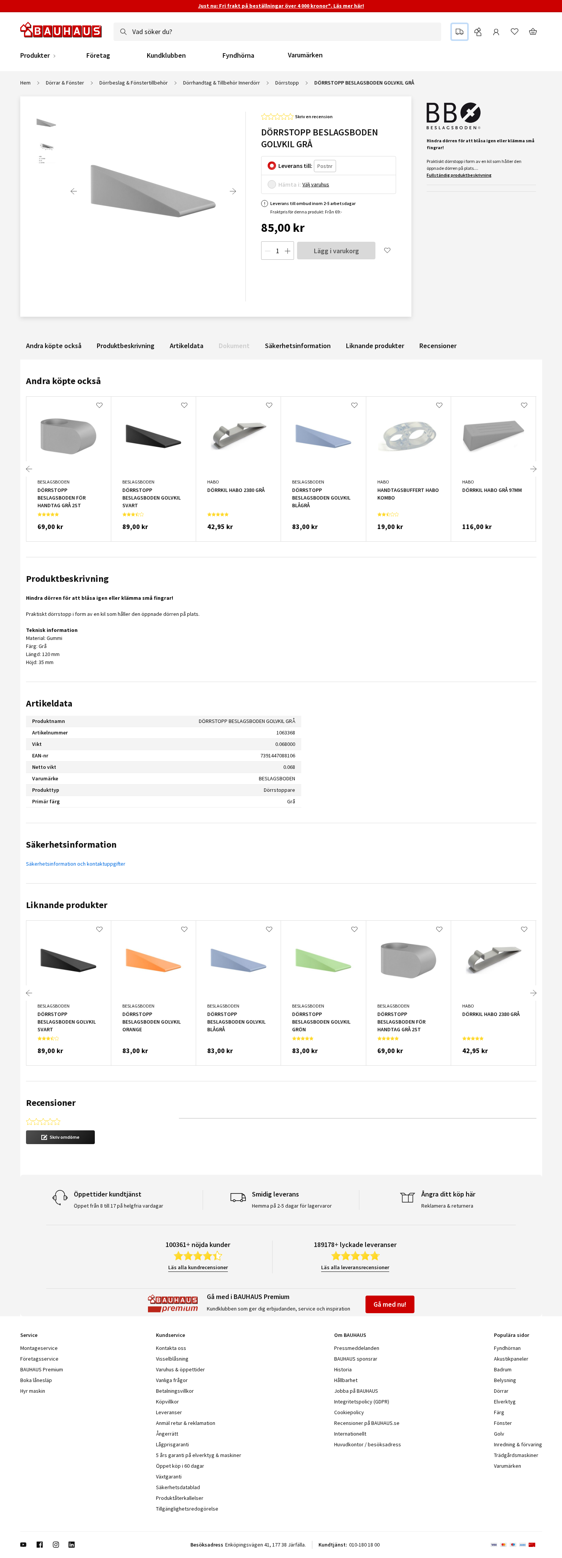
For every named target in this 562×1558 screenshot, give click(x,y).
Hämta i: (289, 184)
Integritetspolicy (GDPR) (361, 1401)
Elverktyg (505, 1401)
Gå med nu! (390, 1304)
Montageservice (39, 1348)
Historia (343, 1369)
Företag (98, 55)
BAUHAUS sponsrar (355, 1358)
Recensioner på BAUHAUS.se (367, 1423)
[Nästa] (232, 191)
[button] (60, 1137)
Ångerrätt (167, 1433)
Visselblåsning (172, 1358)
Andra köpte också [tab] (63, 381)
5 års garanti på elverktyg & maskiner (198, 1455)
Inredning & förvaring (518, 1444)
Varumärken (305, 54)
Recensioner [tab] (51, 1103)
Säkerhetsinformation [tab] (71, 844)
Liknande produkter (375, 345)
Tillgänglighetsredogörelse (187, 1508)
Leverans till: (295, 165)
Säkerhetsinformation (298, 345)
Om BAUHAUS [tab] (350, 1335)
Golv (499, 1433)
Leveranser (169, 1412)
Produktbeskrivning (125, 345)
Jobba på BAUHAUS (356, 1390)
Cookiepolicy (349, 1412)
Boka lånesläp (36, 1380)
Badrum (503, 1369)
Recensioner (437, 345)
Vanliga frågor (172, 1380)
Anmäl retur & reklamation (185, 1423)
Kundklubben (166, 55)
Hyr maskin (32, 1390)
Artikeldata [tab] (49, 703)
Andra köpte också (53, 345)
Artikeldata (186, 345)
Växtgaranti (169, 1476)
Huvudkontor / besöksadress (367, 1444)
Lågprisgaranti (172, 1444)
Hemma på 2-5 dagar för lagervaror (292, 1205)
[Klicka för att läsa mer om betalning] (516, 1545)
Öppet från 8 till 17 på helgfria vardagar (118, 1205)
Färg (499, 1412)
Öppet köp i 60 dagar (180, 1465)
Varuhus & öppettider (180, 1369)
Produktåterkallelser (179, 1498)
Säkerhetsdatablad (178, 1487)
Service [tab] (28, 1335)
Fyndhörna (238, 55)
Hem (25, 82)
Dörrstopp (287, 82)
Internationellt (350, 1433)
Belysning (505, 1380)
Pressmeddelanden (356, 1348)
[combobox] (277, 32)
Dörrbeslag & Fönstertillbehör (133, 82)
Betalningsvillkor (175, 1390)
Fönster (503, 1423)
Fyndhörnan (507, 1348)
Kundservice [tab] (170, 1335)
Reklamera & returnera (447, 1205)
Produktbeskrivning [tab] (67, 578)
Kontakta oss (171, 1348)
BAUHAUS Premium (41, 1369)
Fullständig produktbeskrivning (459, 175)
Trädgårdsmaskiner (516, 1455)
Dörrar (501, 1390)
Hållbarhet (345, 1380)
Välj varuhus (315, 184)
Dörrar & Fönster (65, 82)
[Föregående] (73, 191)
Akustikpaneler (511, 1358)
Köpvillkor (167, 1401)
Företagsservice (39, 1358)
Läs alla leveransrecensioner (355, 1267)
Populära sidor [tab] (511, 1335)
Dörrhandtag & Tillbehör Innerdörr (221, 82)
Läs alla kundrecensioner (198, 1267)
